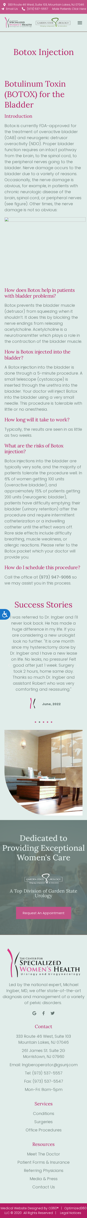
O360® (53, 1208)
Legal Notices (70, 1213)
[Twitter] (53, 1013)
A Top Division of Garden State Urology (43, 893)
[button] (80, 22)
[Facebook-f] (43, 1013)
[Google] (34, 1013)
